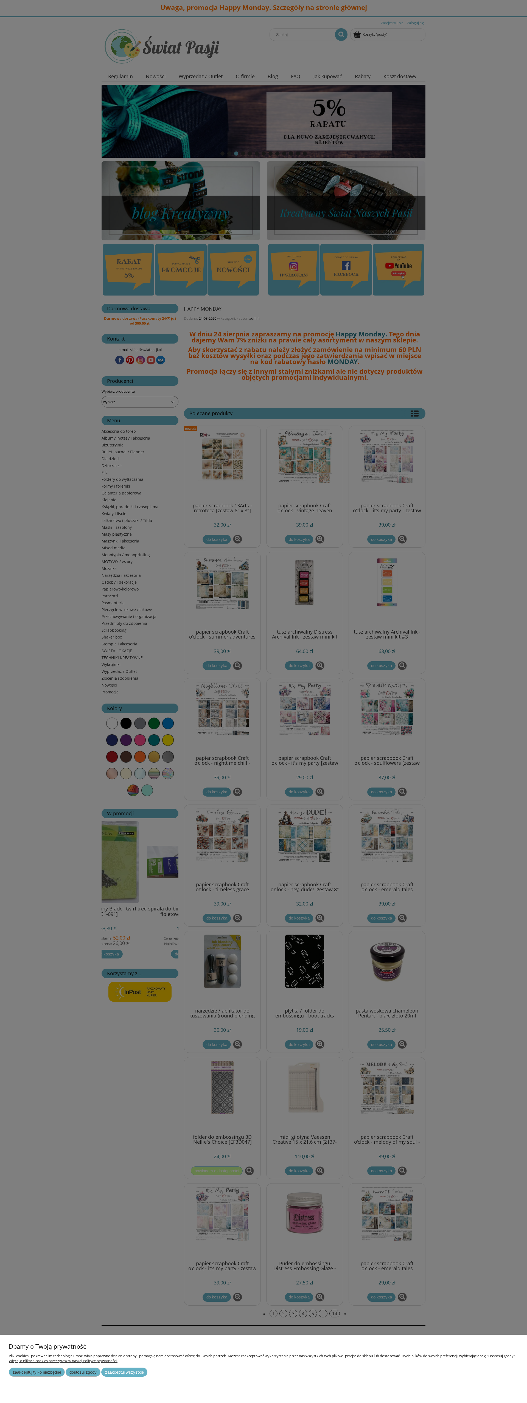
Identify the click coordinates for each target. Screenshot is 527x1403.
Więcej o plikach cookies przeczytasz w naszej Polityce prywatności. (63, 1360)
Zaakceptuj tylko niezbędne (37, 1372)
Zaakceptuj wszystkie (124, 1372)
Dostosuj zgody (83, 1372)
